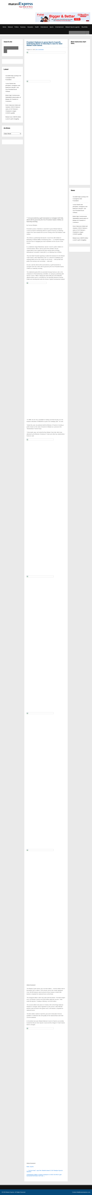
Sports (51, 27)
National (10, 27)
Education (30, 27)
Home (4, 27)
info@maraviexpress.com (83, 1192)
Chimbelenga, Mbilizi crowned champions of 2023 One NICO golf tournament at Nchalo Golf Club (44, 1175)
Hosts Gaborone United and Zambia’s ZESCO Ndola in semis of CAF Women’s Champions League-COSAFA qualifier (12, 109)
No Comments (40, 49)
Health (37, 27)
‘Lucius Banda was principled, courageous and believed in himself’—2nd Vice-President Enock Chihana (12, 87)
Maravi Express (10, 1192)
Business (23, 27)
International (44, 27)
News (28, 1166)
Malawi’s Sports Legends (72, 27)
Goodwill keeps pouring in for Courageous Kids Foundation (13, 77)
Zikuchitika (84, 27)
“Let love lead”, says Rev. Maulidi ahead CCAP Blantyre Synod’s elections (45, 1171)
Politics (17, 27)
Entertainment (59, 27)
